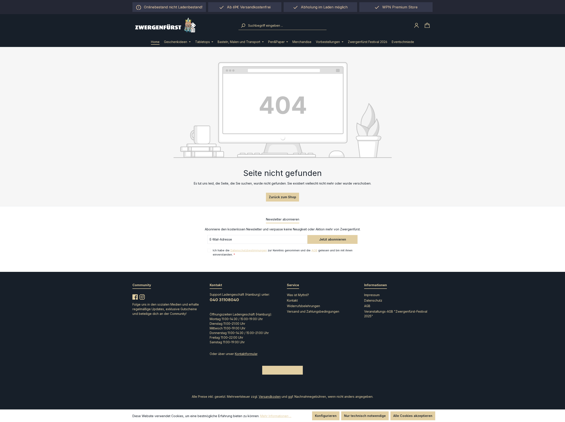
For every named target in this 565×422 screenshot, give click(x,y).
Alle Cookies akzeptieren (412, 416)
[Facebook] (135, 296)
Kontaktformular (246, 354)
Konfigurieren (326, 416)
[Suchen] (243, 25)
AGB (314, 250)
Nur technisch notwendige (365, 416)
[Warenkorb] (427, 25)
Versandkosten (270, 396)
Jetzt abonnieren (332, 239)
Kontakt (292, 300)
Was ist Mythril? (298, 295)
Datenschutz (373, 300)
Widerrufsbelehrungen (303, 306)
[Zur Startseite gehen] (182, 25)
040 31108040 (224, 299)
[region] (320, 7)
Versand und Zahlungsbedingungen (313, 311)
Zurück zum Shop (282, 197)
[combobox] (286, 25)
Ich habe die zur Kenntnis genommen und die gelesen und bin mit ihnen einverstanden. (282, 252)
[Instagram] (142, 296)
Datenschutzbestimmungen (248, 250)
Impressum (372, 295)
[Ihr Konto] (416, 25)
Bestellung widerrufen (282, 370)
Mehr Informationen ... (275, 416)
